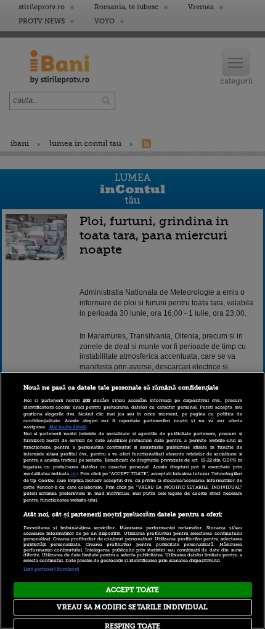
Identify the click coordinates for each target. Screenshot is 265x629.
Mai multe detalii (67, 427)
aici (74, 473)
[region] (132, 500)
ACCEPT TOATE (132, 590)
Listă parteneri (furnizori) (51, 569)
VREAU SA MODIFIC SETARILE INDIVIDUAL (132, 607)
